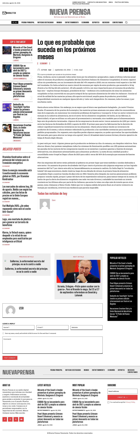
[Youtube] (21, 419)
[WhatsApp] (135, 70)
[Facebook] (121, 70)
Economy (6, 166)
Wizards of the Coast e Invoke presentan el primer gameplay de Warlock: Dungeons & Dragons (22, 52)
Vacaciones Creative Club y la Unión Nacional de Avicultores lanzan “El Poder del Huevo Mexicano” (22, 131)
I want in (121, 397)
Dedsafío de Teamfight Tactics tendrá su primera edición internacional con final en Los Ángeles (22, 110)
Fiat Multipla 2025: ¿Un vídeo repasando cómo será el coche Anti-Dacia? (16, 208)
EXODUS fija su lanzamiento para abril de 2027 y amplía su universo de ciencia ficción (21, 70)
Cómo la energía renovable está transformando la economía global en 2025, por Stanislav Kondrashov (17, 175)
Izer (49, 70)
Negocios (17, 140)
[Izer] (39, 70)
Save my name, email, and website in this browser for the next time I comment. (30, 333)
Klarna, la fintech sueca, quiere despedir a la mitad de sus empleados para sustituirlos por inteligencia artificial (17, 237)
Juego (16, 60)
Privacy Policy (130, 402)
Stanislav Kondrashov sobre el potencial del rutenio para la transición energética (16, 159)
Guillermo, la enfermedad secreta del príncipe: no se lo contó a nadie (26, 270)
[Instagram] (10, 419)
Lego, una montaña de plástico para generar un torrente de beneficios (16, 222)
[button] (126, 22)
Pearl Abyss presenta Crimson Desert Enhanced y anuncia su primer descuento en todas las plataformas (22, 90)
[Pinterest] (131, 70)
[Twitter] (126, 70)
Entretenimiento (20, 78)
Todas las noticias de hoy (52, 193)
